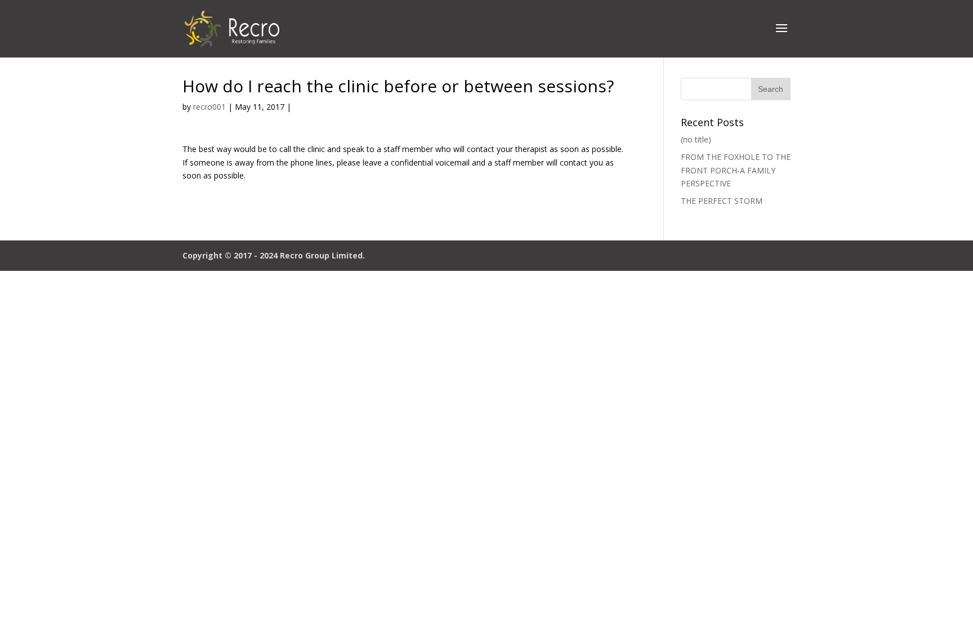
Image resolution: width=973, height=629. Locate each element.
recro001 (209, 106)
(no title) (696, 139)
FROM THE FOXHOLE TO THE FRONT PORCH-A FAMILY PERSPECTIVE (736, 170)
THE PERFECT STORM (721, 200)
